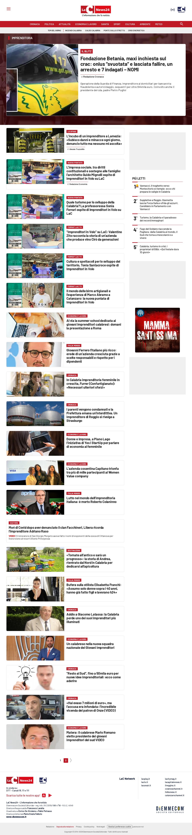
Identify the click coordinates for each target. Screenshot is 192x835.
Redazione (50, 827)
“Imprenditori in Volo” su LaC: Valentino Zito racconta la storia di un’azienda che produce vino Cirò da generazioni (94, 235)
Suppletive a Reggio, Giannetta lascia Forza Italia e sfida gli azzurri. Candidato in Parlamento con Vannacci (159, 204)
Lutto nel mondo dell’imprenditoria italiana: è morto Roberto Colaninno (91, 500)
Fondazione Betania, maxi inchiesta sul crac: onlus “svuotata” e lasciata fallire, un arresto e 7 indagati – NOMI (126, 63)
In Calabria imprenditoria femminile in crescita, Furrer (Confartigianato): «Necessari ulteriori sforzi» (93, 383)
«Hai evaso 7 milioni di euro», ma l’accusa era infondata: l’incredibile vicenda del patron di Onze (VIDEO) (91, 706)
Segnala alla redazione (65, 827)
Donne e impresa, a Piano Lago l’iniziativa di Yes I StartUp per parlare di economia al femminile (92, 442)
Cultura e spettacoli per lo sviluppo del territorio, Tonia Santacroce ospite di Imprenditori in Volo (93, 265)
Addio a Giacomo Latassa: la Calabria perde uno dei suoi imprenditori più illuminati (92, 618)
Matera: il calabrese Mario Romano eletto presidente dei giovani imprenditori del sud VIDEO (90, 736)
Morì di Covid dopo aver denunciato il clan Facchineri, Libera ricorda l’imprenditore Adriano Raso (56, 529)
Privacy (79, 827)
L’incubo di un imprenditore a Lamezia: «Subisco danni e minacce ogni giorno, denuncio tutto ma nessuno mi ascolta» (94, 139)
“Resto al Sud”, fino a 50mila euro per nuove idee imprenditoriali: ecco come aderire (93, 677)
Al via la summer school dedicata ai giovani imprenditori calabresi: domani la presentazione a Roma (93, 324)
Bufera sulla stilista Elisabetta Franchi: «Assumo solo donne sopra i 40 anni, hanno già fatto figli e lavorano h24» (93, 588)
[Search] (181, 24)
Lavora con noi (138, 827)
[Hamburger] (8, 9)
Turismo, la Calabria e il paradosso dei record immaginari (158, 219)
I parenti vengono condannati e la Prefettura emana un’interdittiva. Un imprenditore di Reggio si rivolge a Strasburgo (91, 414)
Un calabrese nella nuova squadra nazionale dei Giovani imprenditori (90, 645)
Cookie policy (89, 827)
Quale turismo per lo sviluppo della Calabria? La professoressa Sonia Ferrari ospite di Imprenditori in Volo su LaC (93, 207)
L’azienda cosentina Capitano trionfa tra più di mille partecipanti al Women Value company (92, 472)
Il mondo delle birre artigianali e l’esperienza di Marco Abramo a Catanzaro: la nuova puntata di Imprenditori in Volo (88, 296)
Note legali (101, 827)
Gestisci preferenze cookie (119, 826)
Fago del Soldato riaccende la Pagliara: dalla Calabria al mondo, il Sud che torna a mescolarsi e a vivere (158, 233)
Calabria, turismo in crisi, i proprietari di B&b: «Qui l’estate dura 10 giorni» (159, 249)
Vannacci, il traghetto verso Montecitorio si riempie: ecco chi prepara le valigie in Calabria (157, 188)
